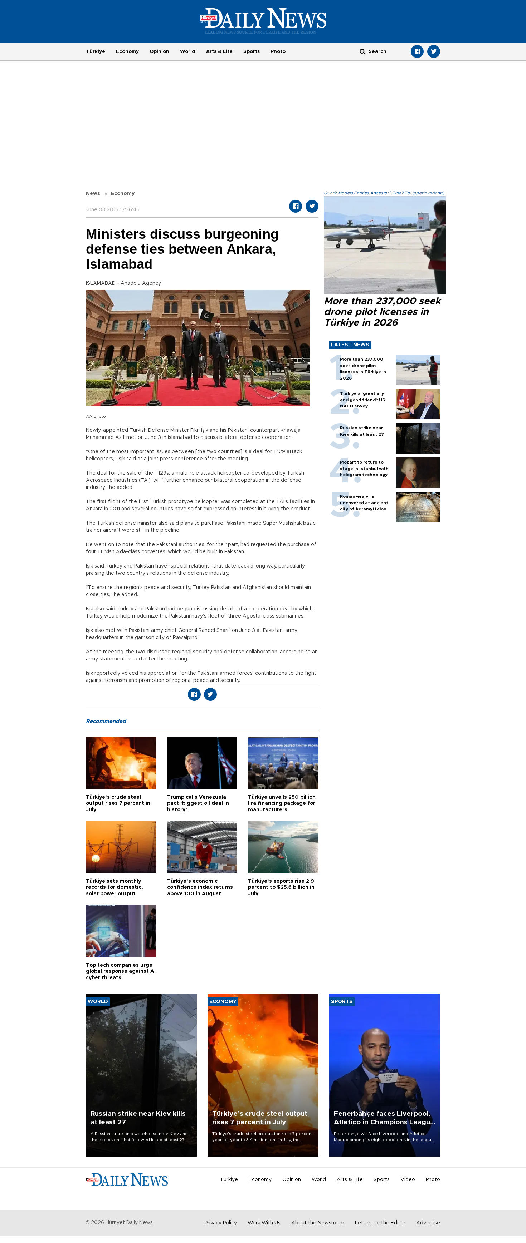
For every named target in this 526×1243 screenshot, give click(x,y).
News (93, 193)
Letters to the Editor (380, 1222)
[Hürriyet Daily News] (263, 20)
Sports (251, 51)
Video (407, 1179)
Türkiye (95, 51)
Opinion (159, 51)
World (187, 51)
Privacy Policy (221, 1222)
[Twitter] (433, 51)
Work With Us (264, 1222)
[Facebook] (417, 51)
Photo (278, 51)
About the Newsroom (317, 1222)
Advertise (428, 1222)
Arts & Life (219, 51)
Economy (127, 51)
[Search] (362, 51)
